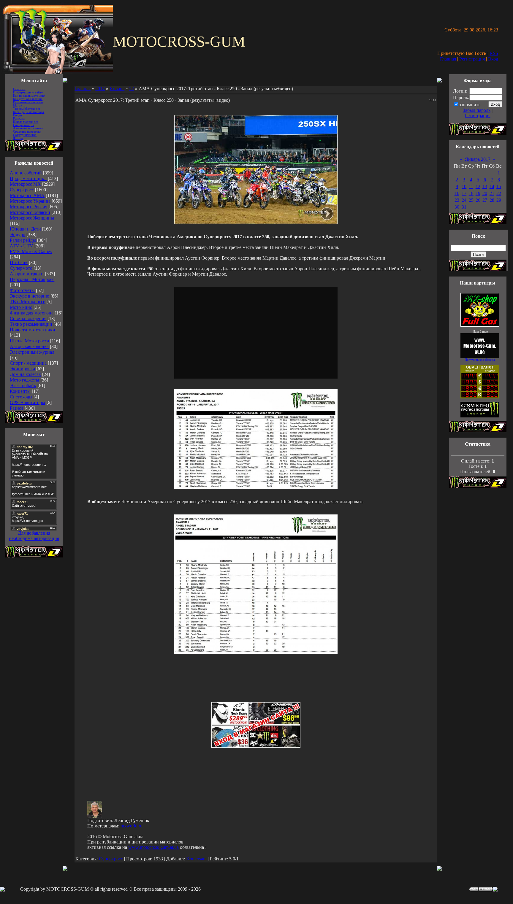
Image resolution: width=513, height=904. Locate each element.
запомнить (469, 104)
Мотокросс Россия (28, 206)
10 (464, 186)
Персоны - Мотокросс (32, 279)
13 (484, 186)
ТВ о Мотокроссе (27, 301)
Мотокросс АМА (27, 195)
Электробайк (23, 385)
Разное (16, 408)
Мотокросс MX (25, 184)
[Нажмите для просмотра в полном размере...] (256, 487)
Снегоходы (21, 396)
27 (484, 200)
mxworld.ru (131, 825)
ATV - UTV (21, 245)
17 (464, 193)
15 (498, 186)
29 (498, 200)
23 (457, 200)
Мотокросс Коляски (30, 212)
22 (131, 88)
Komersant (196, 858)
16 (457, 193)
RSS (494, 53)
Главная (448, 58)
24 (464, 200)
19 (478, 193)
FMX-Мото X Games (31, 251)
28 (492, 200)
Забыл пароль (476, 110)
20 (484, 193)
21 (492, 193)
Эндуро (17, 234)
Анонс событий (26, 172)
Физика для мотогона (31, 312)
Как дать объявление (27, 99)
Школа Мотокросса (29, 340)
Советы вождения (28, 318)
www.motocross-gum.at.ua (153, 847)
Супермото (21, 268)
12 (478, 186)
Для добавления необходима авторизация (34, 535)
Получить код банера (480, 359)
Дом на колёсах (25, 374)
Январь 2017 (477, 159)
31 (464, 206)
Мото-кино (21, 307)
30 (457, 206)
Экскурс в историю (29, 295)
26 (478, 200)
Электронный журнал (32, 352)
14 (492, 186)
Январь (117, 88)
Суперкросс (22, 189)
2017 (100, 88)
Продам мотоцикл (28, 178)
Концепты (20, 391)
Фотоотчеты (22, 290)
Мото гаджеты (24, 379)
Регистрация (472, 58)
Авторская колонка (29, 346)
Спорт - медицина (28, 363)
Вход (493, 58)
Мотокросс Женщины (32, 217)
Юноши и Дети (25, 228)
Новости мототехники (32, 329)
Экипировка (22, 368)
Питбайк (19, 262)
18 (471, 193)
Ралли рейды (23, 240)
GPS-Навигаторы (27, 402)
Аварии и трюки (27, 273)
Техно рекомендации (31, 324)
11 (471, 186)
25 (471, 200)
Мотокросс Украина (30, 201)
